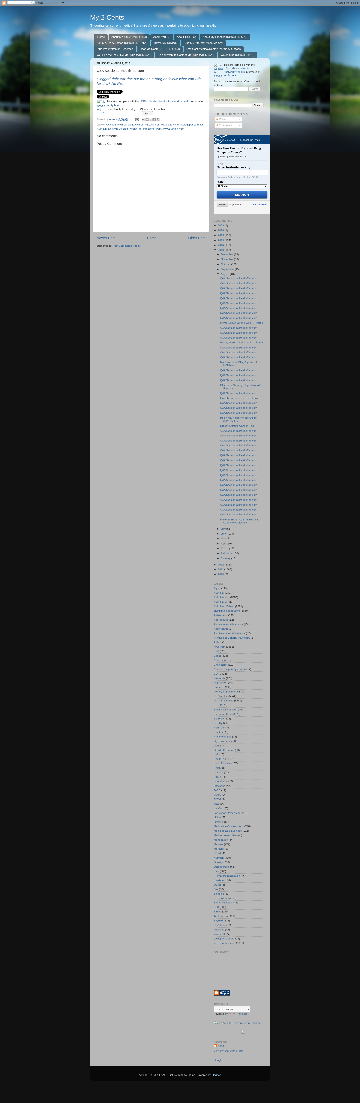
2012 (221, 564)
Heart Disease (222, 763)
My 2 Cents (107, 17)
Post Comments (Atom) (127, 245)
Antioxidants (221, 628)
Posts (222, 119)
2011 (221, 569)
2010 (221, 574)
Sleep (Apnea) (222, 898)
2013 (221, 250)
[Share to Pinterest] (158, 119)
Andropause (221, 619)
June (224, 533)
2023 (221, 225)
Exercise (219, 718)
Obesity (218, 862)
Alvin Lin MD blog (160, 124)
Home (101, 36)
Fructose (219, 732)
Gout (217, 745)
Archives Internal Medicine (229, 633)
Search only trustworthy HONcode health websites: (138, 109)
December (227, 254)
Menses (218, 844)
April (224, 543)
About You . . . (161, 36)
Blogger (216, 1075)
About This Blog (186, 36)
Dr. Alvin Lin (221, 696)
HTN (216, 777)
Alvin (221, 1045)
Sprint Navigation (224, 902)
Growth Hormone (224, 750)
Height (217, 768)
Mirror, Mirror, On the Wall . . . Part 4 (241, 322)
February (226, 553)
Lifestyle (219, 822)
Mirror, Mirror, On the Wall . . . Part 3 (241, 342)
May (224, 538)
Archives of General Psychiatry (232, 637)
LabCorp (219, 808)
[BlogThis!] (147, 119)
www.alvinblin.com (173, 128)
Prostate (219, 880)
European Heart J (224, 714)
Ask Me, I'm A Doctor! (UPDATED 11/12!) (122, 42)
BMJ (216, 651)
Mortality (219, 848)
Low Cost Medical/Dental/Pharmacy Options (213, 48)
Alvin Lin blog (125, 124)
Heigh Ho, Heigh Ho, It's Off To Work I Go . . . (238, 419)
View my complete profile (228, 1051)
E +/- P (218, 705)
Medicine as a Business (228, 830)
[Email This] (144, 119)
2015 (221, 240)
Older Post (196, 238)
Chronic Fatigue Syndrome (230, 669)
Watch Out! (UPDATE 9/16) (237, 54)
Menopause (221, 839)
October (226, 264)
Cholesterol (220, 664)
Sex (216, 889)
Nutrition (219, 857)
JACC (217, 790)
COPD (217, 673)
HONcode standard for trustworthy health (165, 101)
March (225, 548)
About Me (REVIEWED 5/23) (129, 36)
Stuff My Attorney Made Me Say (203, 42)
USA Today (220, 925)
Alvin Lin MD (141, 124)
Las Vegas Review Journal (229, 813)
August (225, 274)
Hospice (218, 772)
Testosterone (221, 916)
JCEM (217, 799)
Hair (216, 754)
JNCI (217, 804)
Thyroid (218, 920)
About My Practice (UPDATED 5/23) (225, 36)
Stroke (217, 911)
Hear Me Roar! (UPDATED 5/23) (160, 48)
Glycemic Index (223, 741)
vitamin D (219, 934)
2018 (221, 230)
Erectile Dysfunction (225, 709)
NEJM (217, 853)
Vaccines (219, 929)
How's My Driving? (165, 42)
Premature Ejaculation (227, 875)
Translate (241, 1013)
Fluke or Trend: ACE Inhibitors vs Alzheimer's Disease (239, 521)
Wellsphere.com (223, 938)
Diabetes (219, 687)
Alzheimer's (220, 615)
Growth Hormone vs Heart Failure (240, 398)
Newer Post (106, 238)
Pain (158, 128)
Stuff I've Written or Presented (115, 48)
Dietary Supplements (226, 691)
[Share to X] (151, 119)
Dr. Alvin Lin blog (118, 128)
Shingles (219, 893)
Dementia (219, 678)
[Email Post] (137, 119)
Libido (217, 817)
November (227, 259)
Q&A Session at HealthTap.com (238, 278)
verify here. (113, 105)
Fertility (218, 723)
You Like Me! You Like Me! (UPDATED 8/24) (124, 54)
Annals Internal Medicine (228, 624)
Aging (217, 588)
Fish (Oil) (219, 727)
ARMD (217, 642)
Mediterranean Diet (225, 835)
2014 (221, 245)
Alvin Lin (111, 124)
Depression (220, 682)
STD (216, 907)
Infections (148, 128)
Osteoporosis (222, 866)
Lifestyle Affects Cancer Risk (237, 425)
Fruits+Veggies (222, 736)
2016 (221, 235)
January (226, 558)
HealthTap (135, 128)
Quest (217, 884)
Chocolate (220, 660)
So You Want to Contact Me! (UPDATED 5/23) (186, 54)
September (228, 269)
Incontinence (221, 781)
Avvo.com (219, 646)
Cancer (218, 655)
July (223, 528)
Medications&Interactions (229, 826)
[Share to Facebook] (154, 119)
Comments (225, 125)
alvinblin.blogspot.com (185, 124)
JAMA (217, 795)
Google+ (219, 1060)
